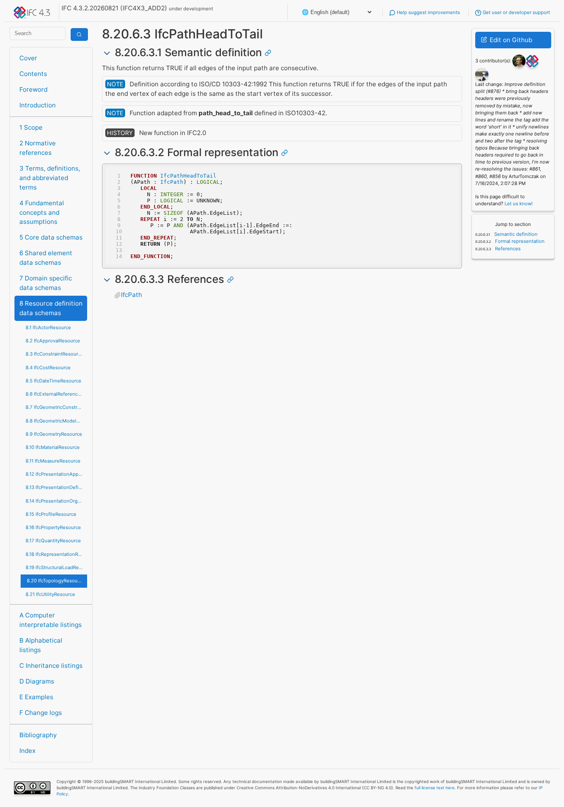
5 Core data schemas (51, 237)
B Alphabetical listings (40, 645)
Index (27, 751)
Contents (33, 74)
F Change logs (40, 713)
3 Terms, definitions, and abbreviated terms (49, 177)
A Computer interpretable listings (50, 620)
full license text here (435, 787)
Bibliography (38, 735)
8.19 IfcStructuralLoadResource (56, 567)
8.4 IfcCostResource (48, 367)
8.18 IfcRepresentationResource (56, 554)
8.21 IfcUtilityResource (50, 594)
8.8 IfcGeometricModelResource (56, 421)
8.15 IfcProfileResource (51, 514)
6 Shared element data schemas (45, 257)
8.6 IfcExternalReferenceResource (56, 394)
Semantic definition (515, 234)
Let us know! (519, 203)
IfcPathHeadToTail (188, 176)
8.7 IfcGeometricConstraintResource (56, 407)
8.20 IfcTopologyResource (56, 581)
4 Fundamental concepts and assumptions (41, 212)
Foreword (33, 89)
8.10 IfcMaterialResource (53, 447)
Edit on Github (510, 40)
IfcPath (171, 182)
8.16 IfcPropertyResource (53, 527)
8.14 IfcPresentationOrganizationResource (56, 501)
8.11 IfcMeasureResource (53, 461)
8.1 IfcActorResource (48, 327)
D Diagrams (36, 681)
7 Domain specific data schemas (45, 283)
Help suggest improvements (428, 12)
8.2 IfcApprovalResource (53, 341)
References (507, 249)
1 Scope (31, 127)
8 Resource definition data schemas (51, 308)
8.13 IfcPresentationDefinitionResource (56, 487)
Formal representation (519, 241)
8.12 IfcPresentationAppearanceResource (56, 474)
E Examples (36, 697)
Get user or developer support (515, 12)
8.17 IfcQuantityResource (53, 541)
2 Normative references (37, 148)
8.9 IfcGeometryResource (54, 434)
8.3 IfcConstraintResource (54, 354)
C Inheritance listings (51, 665)
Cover (28, 58)
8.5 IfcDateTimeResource (53, 381)
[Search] (79, 34)
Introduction (37, 105)
